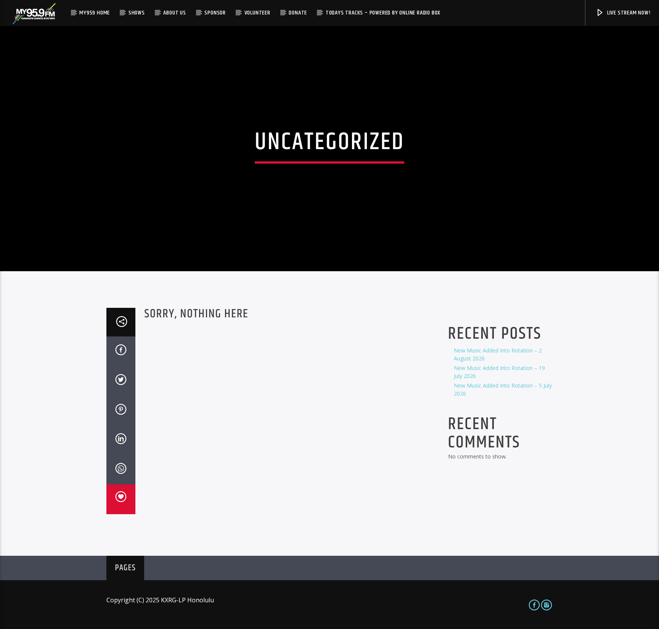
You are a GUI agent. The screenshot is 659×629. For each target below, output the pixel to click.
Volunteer (257, 13)
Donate (298, 13)
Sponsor (215, 13)
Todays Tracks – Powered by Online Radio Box (383, 13)
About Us (174, 13)
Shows (137, 13)
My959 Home (94, 13)
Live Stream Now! (628, 13)
